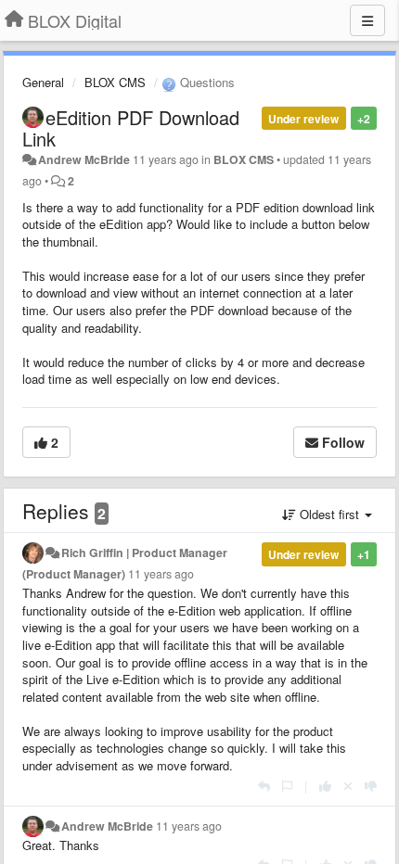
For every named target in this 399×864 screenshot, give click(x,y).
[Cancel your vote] (348, 785)
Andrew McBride (84, 159)
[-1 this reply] (371, 785)
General (43, 82)
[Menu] (367, 20)
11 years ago (161, 573)
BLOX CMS (115, 82)
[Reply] (264, 785)
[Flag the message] (287, 785)
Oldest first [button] (329, 514)
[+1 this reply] (325, 785)
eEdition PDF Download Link (130, 128)
